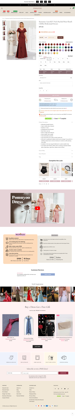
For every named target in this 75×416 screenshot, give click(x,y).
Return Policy (32, 391)
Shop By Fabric (5, 389)
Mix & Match (5, 391)
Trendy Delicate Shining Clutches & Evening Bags (64, 337)
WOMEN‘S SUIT (33, 12)
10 (67, 58)
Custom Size (43, 58)
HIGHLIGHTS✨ (37, 14)
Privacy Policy (32, 395)
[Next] (73, 294)
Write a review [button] (48, 274)
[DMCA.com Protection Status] (56, 406)
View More (37, 346)
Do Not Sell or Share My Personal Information (36, 400)
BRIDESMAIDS (14, 12)
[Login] (70, 8)
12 (40, 62)
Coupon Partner (5, 397)
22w (68, 62)
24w (41, 65)
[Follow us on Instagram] (58, 388)
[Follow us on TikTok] (68, 388)
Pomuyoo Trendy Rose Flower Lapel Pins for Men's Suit (46, 337)
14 (45, 62)
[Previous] (2, 294)
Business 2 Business (6, 395)
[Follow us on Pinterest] (61, 388)
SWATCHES (55, 12)
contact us (42, 112)
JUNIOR (40, 12)
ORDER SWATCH (69, 42)
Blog (18, 389)
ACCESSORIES (67, 12)
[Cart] (73, 8)
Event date (41, 75)
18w (59, 62)
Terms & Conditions (33, 397)
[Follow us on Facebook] (55, 388)
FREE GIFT (21, 12)
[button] (37, 208)
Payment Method (20, 395)
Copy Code (60, 37)
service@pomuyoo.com (60, 393)
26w (45, 65)
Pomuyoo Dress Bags (28, 338)
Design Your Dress (6, 393)
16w (55, 62)
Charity (18, 391)
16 (50, 62)
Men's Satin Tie (10, 337)
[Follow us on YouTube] (65, 388)
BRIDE (61, 12)
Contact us (31, 387)
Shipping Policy (32, 393)
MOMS (4, 12)
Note (40, 80)
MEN (8, 12)
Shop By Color (5, 387)
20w (64, 62)
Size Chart (19, 393)
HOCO (27, 12)
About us (19, 387)
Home (3, 18)
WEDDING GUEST (47, 12)
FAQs (30, 389)
